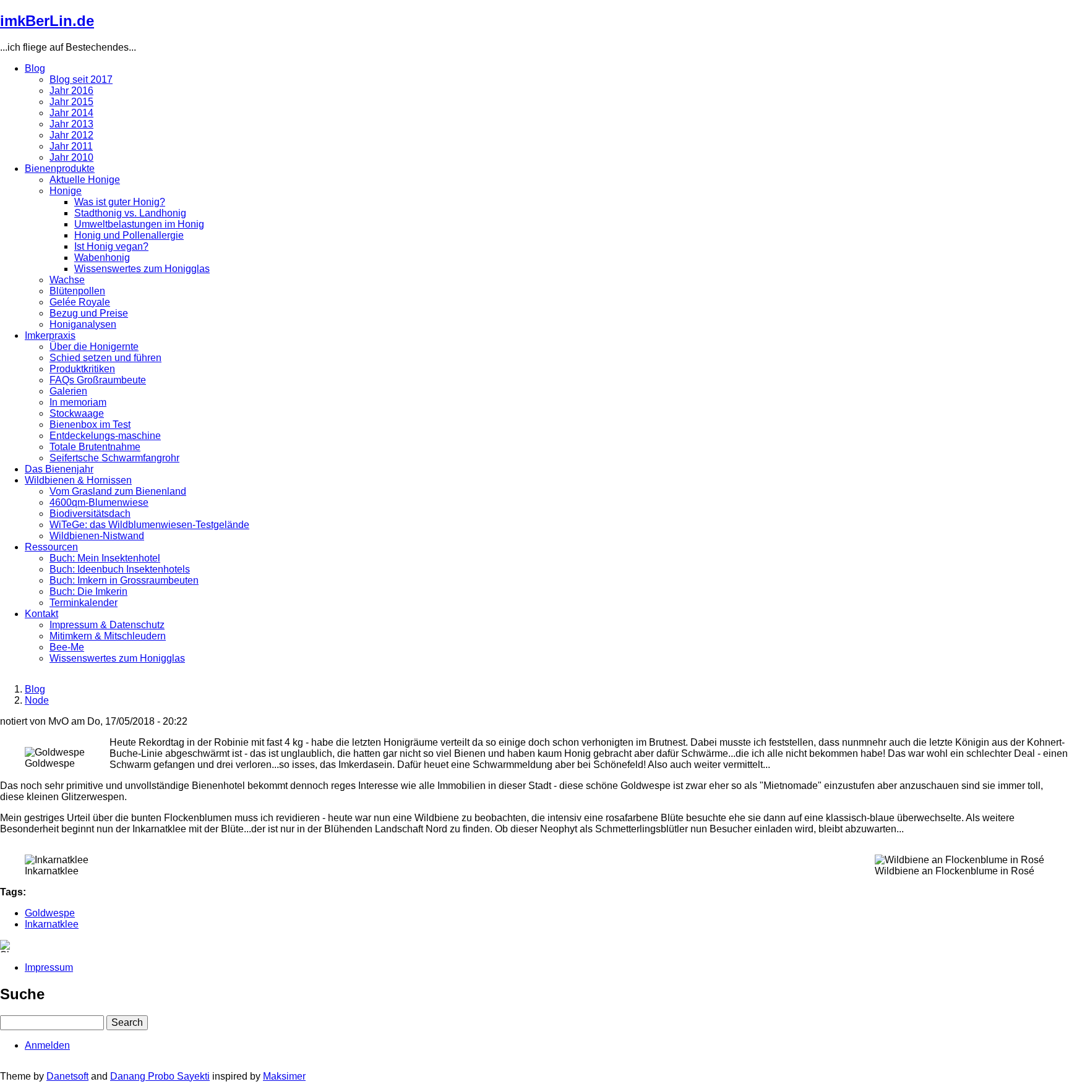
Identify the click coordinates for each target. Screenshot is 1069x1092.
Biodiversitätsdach (90, 513)
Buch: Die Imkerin (88, 591)
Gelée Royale (79, 302)
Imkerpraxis (50, 335)
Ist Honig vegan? (111, 246)
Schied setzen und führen (105, 357)
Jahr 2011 (71, 146)
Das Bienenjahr (59, 469)
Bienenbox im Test (90, 424)
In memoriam (77, 402)
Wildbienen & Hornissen (78, 480)
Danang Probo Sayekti (160, 1076)
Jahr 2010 (71, 157)
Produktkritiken (82, 369)
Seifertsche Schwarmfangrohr (114, 458)
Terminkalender (83, 602)
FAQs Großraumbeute (97, 380)
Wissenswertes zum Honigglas (142, 268)
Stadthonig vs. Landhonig (130, 213)
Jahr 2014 (71, 113)
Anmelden (47, 1045)
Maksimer (284, 1076)
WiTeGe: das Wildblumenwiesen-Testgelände (149, 524)
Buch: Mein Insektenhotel (104, 558)
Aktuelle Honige (84, 179)
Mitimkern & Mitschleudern (107, 636)
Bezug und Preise (88, 313)
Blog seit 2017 (81, 79)
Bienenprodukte (60, 168)
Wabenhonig (102, 257)
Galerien (68, 391)
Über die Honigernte (94, 346)
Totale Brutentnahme (94, 446)
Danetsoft (67, 1076)
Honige (65, 191)
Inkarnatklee (52, 924)
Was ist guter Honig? (119, 202)
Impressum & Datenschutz (107, 625)
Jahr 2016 (71, 90)
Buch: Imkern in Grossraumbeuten (124, 580)
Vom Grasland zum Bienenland (117, 491)
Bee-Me (66, 647)
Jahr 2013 (71, 124)
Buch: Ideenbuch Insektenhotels (119, 569)
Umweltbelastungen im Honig (139, 224)
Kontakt (41, 613)
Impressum (49, 967)
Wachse (67, 280)
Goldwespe (50, 913)
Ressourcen (51, 547)
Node (37, 700)
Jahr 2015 (71, 101)
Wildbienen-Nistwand (96, 536)
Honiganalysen (82, 324)
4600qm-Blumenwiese (98, 502)
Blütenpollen (77, 291)
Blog (35, 68)
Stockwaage (76, 413)
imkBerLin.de (47, 20)
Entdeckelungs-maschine (105, 435)
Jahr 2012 (71, 135)
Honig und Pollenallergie (129, 235)
